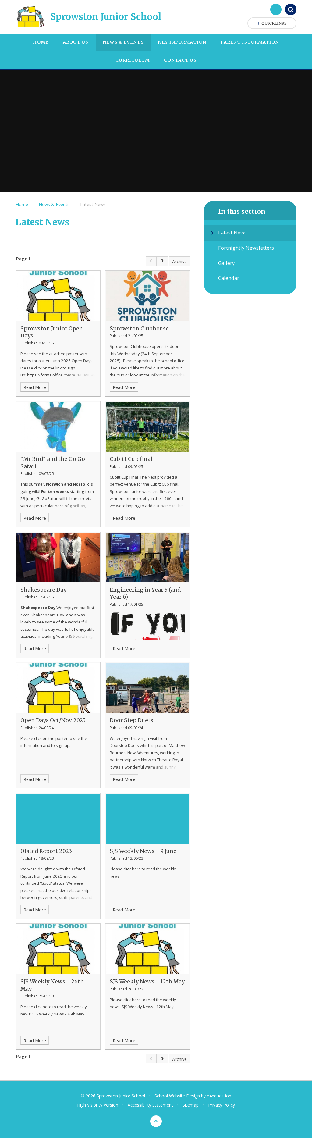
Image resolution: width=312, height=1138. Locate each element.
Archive (179, 261)
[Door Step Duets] (147, 688)
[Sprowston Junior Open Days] (57, 296)
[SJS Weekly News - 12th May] (147, 949)
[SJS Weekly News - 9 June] (147, 819)
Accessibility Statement (150, 1105)
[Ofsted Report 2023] (57, 819)
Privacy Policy (221, 1105)
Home (22, 204)
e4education (219, 1096)
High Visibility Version (97, 1105)
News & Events (54, 204)
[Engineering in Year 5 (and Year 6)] (147, 557)
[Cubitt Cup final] (147, 426)
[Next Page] (162, 261)
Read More (34, 387)
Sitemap (191, 1105)
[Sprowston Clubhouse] (147, 296)
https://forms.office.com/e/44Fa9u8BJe (63, 375)
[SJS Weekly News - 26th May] (57, 949)
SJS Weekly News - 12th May (148, 1006)
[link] (151, 261)
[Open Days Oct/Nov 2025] (57, 688)
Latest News (93, 204)
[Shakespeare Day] (57, 557)
